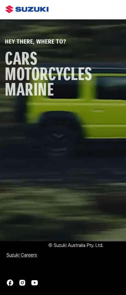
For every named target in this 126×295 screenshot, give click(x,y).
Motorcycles (48, 74)
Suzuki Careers (21, 255)
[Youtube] (34, 283)
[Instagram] (22, 283)
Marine (29, 89)
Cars (21, 58)
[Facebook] (10, 283)
